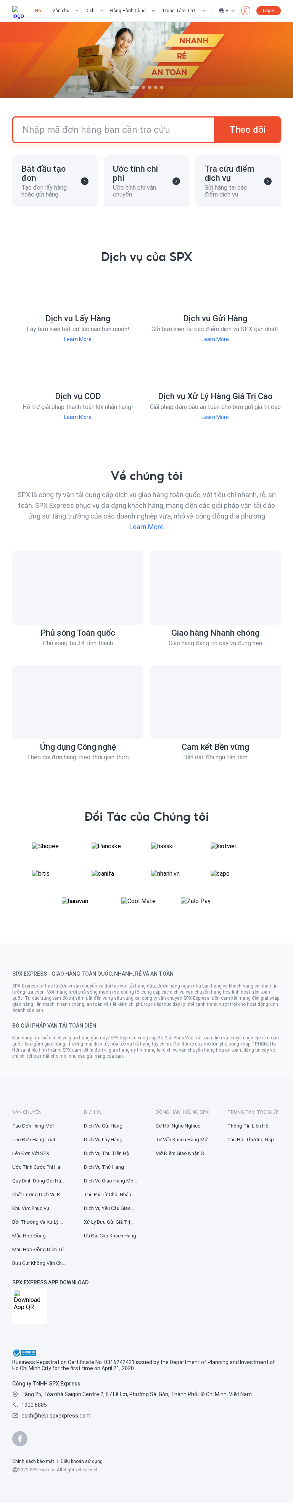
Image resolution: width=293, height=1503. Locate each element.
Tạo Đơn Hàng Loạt (33, 1139)
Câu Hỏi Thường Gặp (250, 1139)
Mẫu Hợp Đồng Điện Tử (38, 1249)
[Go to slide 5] (161, 87)
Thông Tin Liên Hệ (247, 1126)
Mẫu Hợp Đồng (29, 1236)
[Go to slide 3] (149, 87)
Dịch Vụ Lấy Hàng (103, 1139)
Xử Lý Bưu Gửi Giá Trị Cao (110, 1222)
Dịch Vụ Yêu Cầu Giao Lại (110, 1208)
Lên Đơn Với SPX (30, 1153)
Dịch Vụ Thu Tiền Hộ (106, 1153)
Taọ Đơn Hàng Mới (33, 1126)
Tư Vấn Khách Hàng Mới (182, 1139)
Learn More (78, 339)
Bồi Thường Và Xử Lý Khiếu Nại (39, 1222)
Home (40, 10)
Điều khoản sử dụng (82, 1461)
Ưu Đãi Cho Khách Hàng (110, 1236)
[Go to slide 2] (143, 87)
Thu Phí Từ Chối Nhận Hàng (110, 1194)
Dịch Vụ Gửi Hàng (103, 1126)
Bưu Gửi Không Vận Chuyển (39, 1263)
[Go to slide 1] (134, 87)
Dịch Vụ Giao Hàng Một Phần (110, 1181)
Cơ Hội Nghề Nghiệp (178, 1126)
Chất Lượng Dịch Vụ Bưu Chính (39, 1194)
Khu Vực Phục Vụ (30, 1208)
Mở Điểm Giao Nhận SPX (182, 1153)
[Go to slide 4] (155, 87)
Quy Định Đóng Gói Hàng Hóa (39, 1181)
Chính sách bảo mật (33, 1461)
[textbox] (146, 1010)
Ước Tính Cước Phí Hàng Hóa (39, 1167)
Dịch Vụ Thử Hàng (104, 1167)
